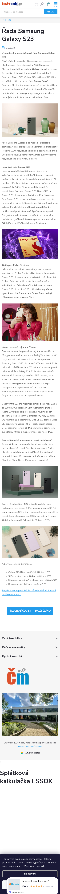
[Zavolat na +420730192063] (37, 4)
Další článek (43, 610)
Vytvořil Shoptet (32, 752)
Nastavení (30, 873)
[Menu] (56, 4)
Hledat (51, 11)
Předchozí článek (20, 610)
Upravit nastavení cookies (30, 746)
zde (43, 866)
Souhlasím (30, 884)
